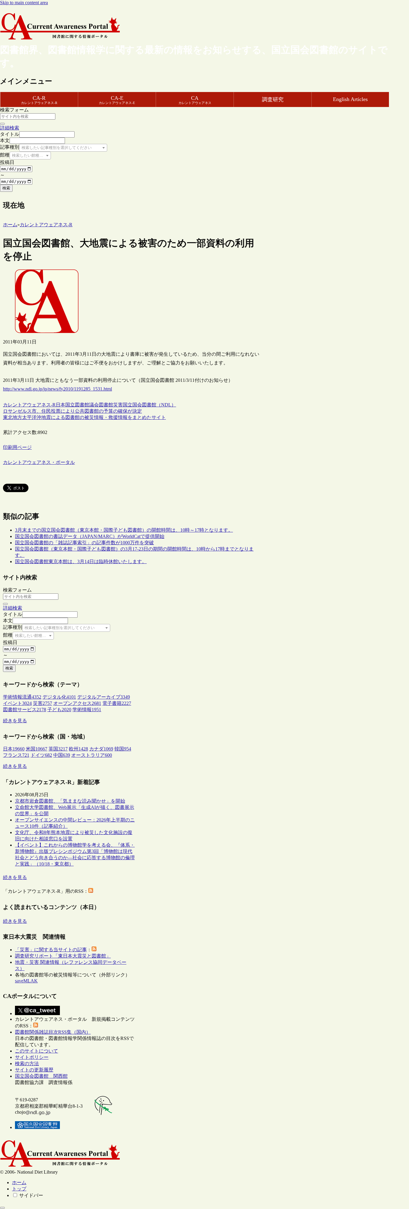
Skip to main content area (24, 2)
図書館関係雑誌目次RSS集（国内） (53, 1032)
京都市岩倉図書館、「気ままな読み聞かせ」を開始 (70, 801)
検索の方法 (27, 1063)
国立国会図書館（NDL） (149, 404)
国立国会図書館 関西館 (41, 1076)
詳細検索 (9, 127)
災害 (118, 404)
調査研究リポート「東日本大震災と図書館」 (63, 955)
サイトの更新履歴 (34, 1069)
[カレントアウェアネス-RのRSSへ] (90, 891)
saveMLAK (26, 980)
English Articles (350, 99)
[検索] (2, 124)
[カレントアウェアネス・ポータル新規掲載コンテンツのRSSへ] (35, 1025)
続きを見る (15, 720)
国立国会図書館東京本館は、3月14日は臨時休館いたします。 (81, 561)
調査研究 (273, 99)
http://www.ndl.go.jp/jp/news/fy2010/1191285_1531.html (57, 388)
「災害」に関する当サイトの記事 (51, 949)
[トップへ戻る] (2, 1208)
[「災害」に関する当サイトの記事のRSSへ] (94, 949)
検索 (6, 188)
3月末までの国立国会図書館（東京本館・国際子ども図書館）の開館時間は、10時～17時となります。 (124, 530)
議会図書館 (101, 404)
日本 (60, 404)
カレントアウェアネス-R (29, 404)
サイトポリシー (32, 1057)
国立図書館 (77, 404)
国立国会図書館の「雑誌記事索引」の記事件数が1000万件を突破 (84, 542)
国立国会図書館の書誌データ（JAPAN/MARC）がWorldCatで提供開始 (89, 536)
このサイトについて (36, 1050)
